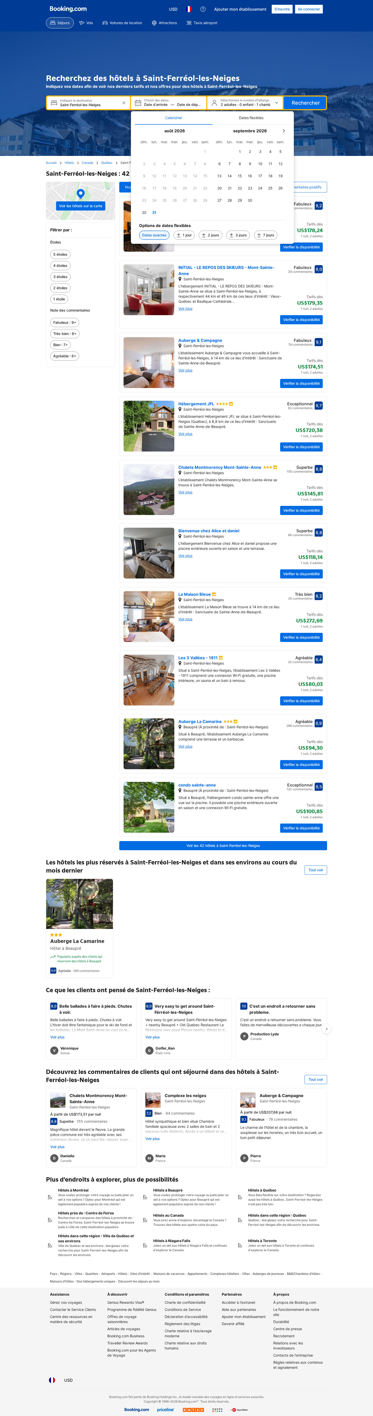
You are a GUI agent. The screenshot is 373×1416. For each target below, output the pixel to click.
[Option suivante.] (326, 1029)
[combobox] (89, 104)
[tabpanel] (212, 184)
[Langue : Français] (189, 9)
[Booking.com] (68, 9)
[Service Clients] (203, 9)
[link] (80, 254)
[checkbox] (205, 151)
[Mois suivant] (284, 131)
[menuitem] (60, 22)
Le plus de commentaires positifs (294, 187)
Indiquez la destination (76, 100)
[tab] (173, 117)
